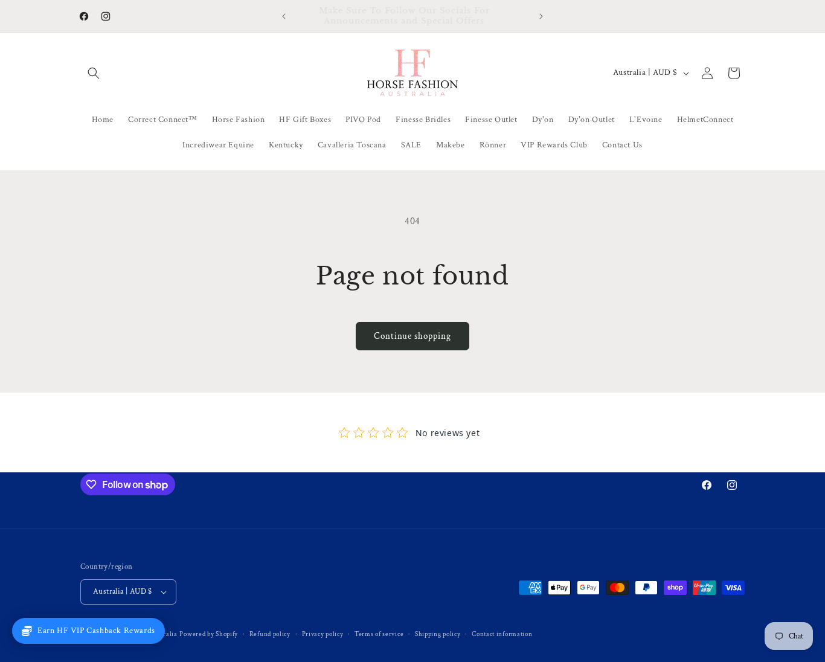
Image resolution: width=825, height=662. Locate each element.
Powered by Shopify (208, 634)
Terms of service (379, 634)
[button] (93, 73)
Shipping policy (438, 634)
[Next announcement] (541, 16)
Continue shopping (412, 336)
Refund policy (270, 634)
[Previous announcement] (284, 16)
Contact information (502, 634)
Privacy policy (323, 634)
